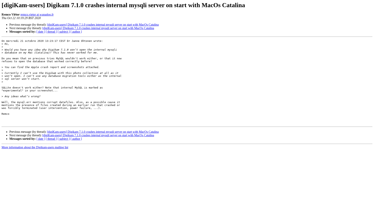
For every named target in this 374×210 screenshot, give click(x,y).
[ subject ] (64, 31)
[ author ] (76, 31)
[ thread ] (51, 31)
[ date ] (40, 31)
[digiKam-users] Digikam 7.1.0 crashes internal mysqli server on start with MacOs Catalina (103, 24)
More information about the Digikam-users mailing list (35, 147)
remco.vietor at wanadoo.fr (37, 14)
